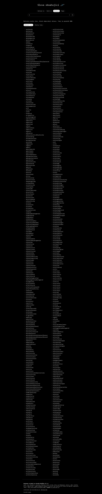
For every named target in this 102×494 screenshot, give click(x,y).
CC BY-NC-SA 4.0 (55, 487)
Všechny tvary (39, 25)
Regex (62, 11)
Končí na (49, 11)
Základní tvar (28, 25)
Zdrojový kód (44, 489)
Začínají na (41, 11)
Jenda (29, 492)
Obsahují (56, 11)
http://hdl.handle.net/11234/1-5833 (36, 487)
